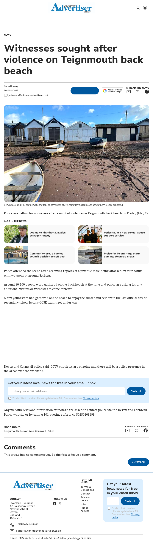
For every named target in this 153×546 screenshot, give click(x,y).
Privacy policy (85, 499)
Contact (85, 493)
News (7, 34)
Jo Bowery (13, 86)
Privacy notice (91, 398)
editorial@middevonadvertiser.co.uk (38, 531)
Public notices (85, 509)
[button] (7, 8)
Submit (136, 391)
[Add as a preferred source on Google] (112, 90)
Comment (139, 462)
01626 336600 (29, 524)
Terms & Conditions (87, 488)
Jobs (83, 504)
